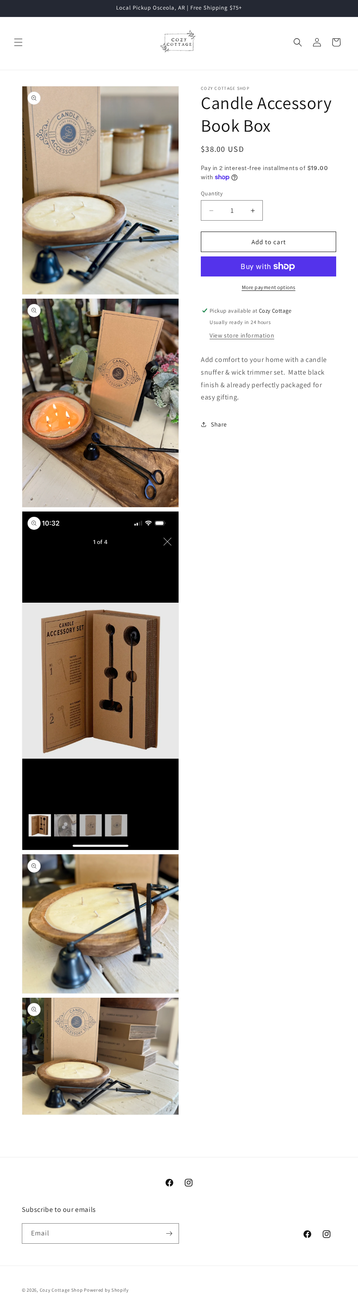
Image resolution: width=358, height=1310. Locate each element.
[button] (18, 42)
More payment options (269, 287)
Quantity (212, 193)
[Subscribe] (169, 1233)
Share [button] (219, 424)
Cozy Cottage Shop (61, 1290)
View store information (242, 335)
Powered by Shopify (106, 1290)
